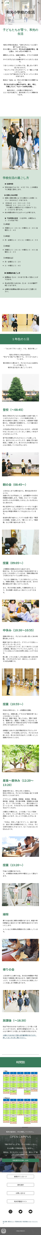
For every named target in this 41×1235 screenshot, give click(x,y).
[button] (2, 2)
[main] (20, 12)
